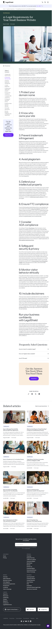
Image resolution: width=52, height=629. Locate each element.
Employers (28, 586)
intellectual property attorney (37, 197)
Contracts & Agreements (9, 585)
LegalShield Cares (7, 605)
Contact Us (5, 604)
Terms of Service (26, 619)
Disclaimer (32, 619)
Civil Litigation (6, 583)
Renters (28, 566)
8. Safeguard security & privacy (7, 100)
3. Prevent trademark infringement (7, 82)
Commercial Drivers (31, 571)
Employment (6, 586)
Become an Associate (31, 590)
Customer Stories (30, 579)
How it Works (29, 583)
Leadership (5, 598)
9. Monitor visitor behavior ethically (8, 105)
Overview (28, 557)
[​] (42, 2)
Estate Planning (30, 558)
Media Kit (5, 602)
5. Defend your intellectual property (8, 89)
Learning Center (30, 577)
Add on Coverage (30, 573)
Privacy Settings (19, 619)
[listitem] (34, 349)
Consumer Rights (30, 562)
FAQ (27, 585)
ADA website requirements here (26, 240)
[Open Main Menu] (48, 2)
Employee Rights (30, 569)
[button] (12, 610)
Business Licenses (7, 581)
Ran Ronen (31, 228)
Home (4, 557)
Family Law (29, 567)
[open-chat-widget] (48, 626)
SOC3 (37, 619)
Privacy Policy (27, 549)
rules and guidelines (35, 208)
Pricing (5, 558)
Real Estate (29, 564)
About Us (5, 595)
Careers (5, 600)
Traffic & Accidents (30, 560)
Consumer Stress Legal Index (33, 588)
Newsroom (5, 596)
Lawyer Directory (30, 581)
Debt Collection (6, 579)
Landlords (5, 588)
